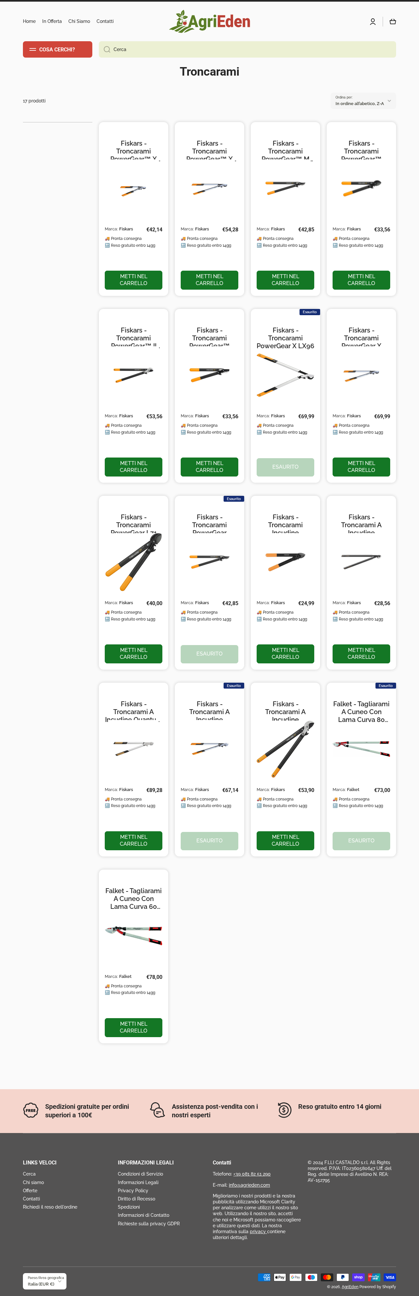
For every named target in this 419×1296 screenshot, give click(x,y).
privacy (258, 1231)
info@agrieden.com (249, 1185)
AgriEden (350, 1287)
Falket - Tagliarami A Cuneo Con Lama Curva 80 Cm (361, 712)
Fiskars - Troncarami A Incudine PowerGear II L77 (285, 712)
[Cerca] (104, 49)
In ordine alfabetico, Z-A (360, 103)
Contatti (31, 1198)
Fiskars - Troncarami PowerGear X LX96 (285, 338)
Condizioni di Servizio (140, 1174)
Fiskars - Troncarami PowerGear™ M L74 (285, 151)
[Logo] (209, 21)
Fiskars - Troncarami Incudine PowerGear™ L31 (285, 525)
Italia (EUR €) (41, 1284)
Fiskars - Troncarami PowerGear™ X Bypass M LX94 (209, 151)
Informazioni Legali (138, 1182)
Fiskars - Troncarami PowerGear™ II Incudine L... (133, 338)
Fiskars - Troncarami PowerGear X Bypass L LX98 (361, 338)
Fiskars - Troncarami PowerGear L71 (134, 525)
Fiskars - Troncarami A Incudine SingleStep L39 (361, 525)
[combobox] (247, 49)
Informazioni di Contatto (143, 1215)
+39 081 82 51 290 (252, 1174)
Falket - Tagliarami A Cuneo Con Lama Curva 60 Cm (133, 898)
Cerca (29, 1174)
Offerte (30, 1190)
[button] (393, 21)
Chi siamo (33, 1182)
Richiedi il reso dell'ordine (50, 1207)
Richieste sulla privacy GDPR (149, 1223)
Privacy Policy (133, 1190)
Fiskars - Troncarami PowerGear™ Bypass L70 (209, 338)
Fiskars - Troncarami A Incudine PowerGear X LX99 (209, 712)
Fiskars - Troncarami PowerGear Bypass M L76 (209, 525)
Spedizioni (129, 1207)
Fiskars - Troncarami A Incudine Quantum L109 (133, 712)
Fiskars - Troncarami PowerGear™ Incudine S (361, 151)
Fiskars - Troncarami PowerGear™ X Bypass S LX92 (133, 151)
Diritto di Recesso (136, 1198)
